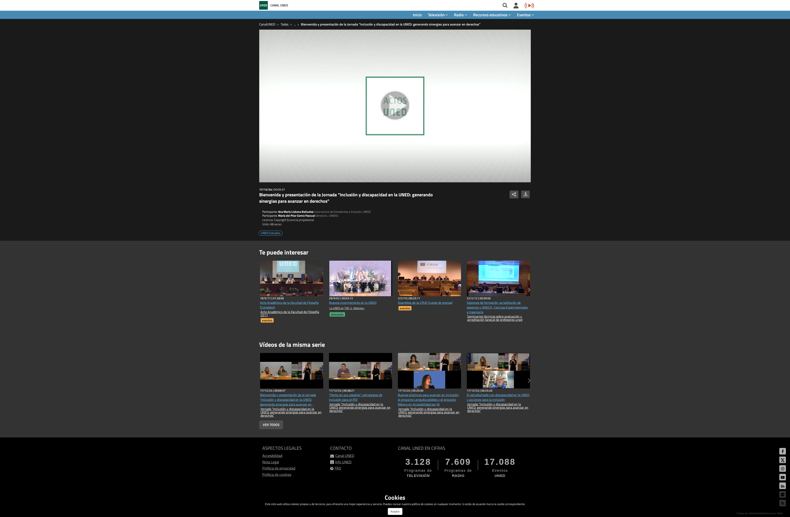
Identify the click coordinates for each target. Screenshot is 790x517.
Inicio (417, 15)
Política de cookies (276, 474)
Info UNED (343, 462)
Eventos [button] (524, 15)
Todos (284, 24)
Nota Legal (270, 462)
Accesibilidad (272, 455)
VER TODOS (271, 424)
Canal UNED (344, 455)
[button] (529, 289)
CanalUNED (267, 24)
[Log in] (516, 5)
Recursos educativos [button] (490, 15)
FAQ (338, 468)
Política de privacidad (278, 468)
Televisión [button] (436, 15)
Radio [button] (459, 15)
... (295, 24)
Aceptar (395, 511)
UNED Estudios (270, 233)
